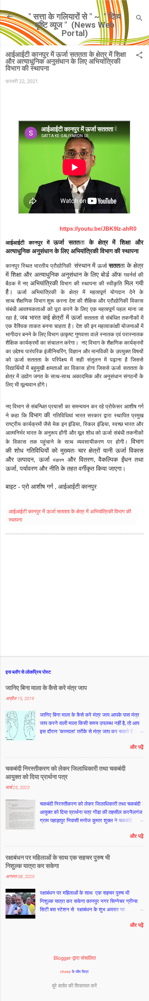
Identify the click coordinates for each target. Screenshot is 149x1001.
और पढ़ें (136, 747)
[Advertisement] (74, 596)
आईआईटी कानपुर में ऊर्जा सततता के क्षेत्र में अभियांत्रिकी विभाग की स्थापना (70, 515)
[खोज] (139, 18)
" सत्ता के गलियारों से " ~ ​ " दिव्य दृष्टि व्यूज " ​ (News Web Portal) (74, 25)
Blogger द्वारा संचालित (75, 958)
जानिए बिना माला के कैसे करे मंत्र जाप (46, 687)
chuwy (65, 971)
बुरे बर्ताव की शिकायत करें (74, 986)
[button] (139, 56)
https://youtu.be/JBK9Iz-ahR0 (98, 229)
